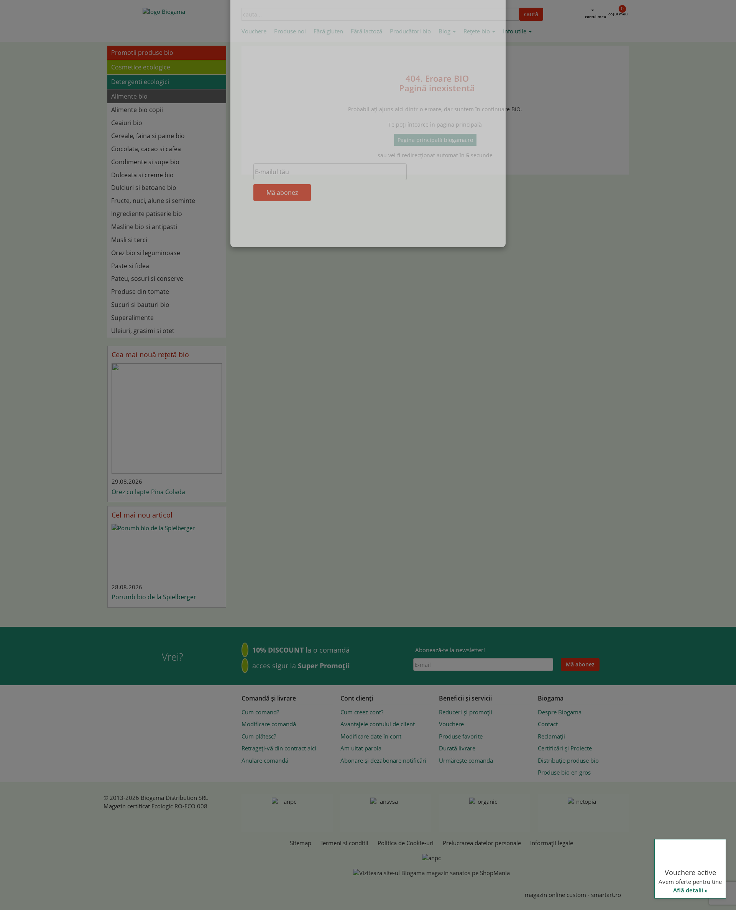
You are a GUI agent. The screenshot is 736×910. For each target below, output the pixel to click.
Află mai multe (669, 806)
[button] (671, 891)
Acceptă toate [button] (671, 874)
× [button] (720, 738)
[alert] (670, 816)
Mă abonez (282, 233)
